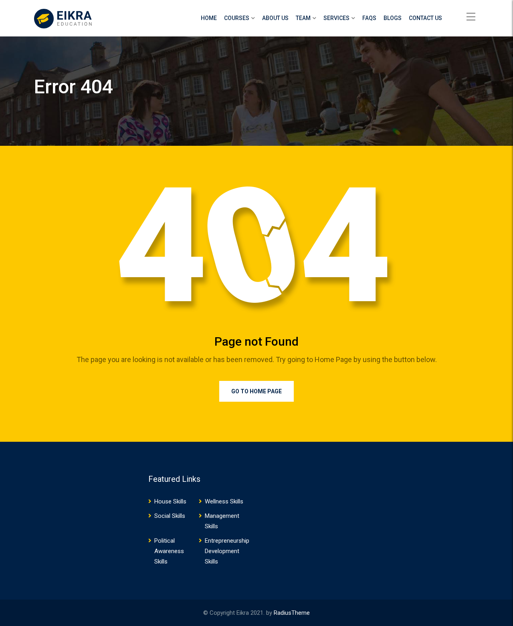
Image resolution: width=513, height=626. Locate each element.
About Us (275, 18)
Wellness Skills (224, 501)
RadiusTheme (292, 612)
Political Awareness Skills (169, 551)
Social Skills (169, 515)
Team (303, 18)
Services (336, 18)
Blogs (393, 18)
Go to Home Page (256, 391)
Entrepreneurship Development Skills (227, 551)
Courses (236, 18)
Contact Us (425, 18)
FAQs (369, 18)
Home (209, 18)
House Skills (170, 501)
